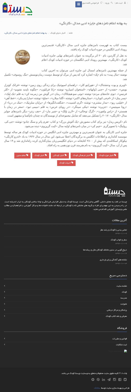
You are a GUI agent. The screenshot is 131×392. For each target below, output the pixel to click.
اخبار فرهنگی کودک (82, 155)
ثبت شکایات (121, 345)
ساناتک (97, 388)
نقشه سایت (122, 286)
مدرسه (124, 298)
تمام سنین (21, 155)
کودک (124, 292)
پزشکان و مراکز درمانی (117, 310)
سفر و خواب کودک (119, 240)
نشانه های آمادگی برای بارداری (113, 260)
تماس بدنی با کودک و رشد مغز (113, 230)
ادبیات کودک (65, 163)
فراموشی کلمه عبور (90, 3)
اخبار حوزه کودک (106, 155)
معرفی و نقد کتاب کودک (116, 316)
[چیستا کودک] (17, 8)
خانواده (124, 304)
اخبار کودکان (59, 155)
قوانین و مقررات (119, 339)
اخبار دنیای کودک (58, 33)
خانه (70, 33)
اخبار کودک (39, 155)
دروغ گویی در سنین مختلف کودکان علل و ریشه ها (105, 250)
